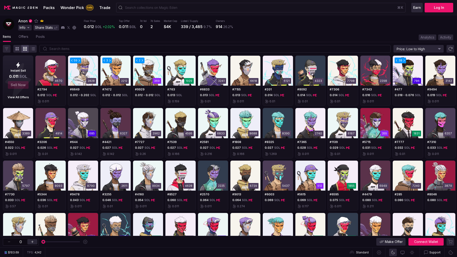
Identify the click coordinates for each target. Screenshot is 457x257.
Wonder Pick (76, 7)
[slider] (43, 242)
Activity (445, 37)
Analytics (427, 37)
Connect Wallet (426, 242)
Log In (439, 7)
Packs (49, 7)
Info (22, 27)
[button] (36, 21)
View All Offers (18, 97)
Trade (104, 7)
